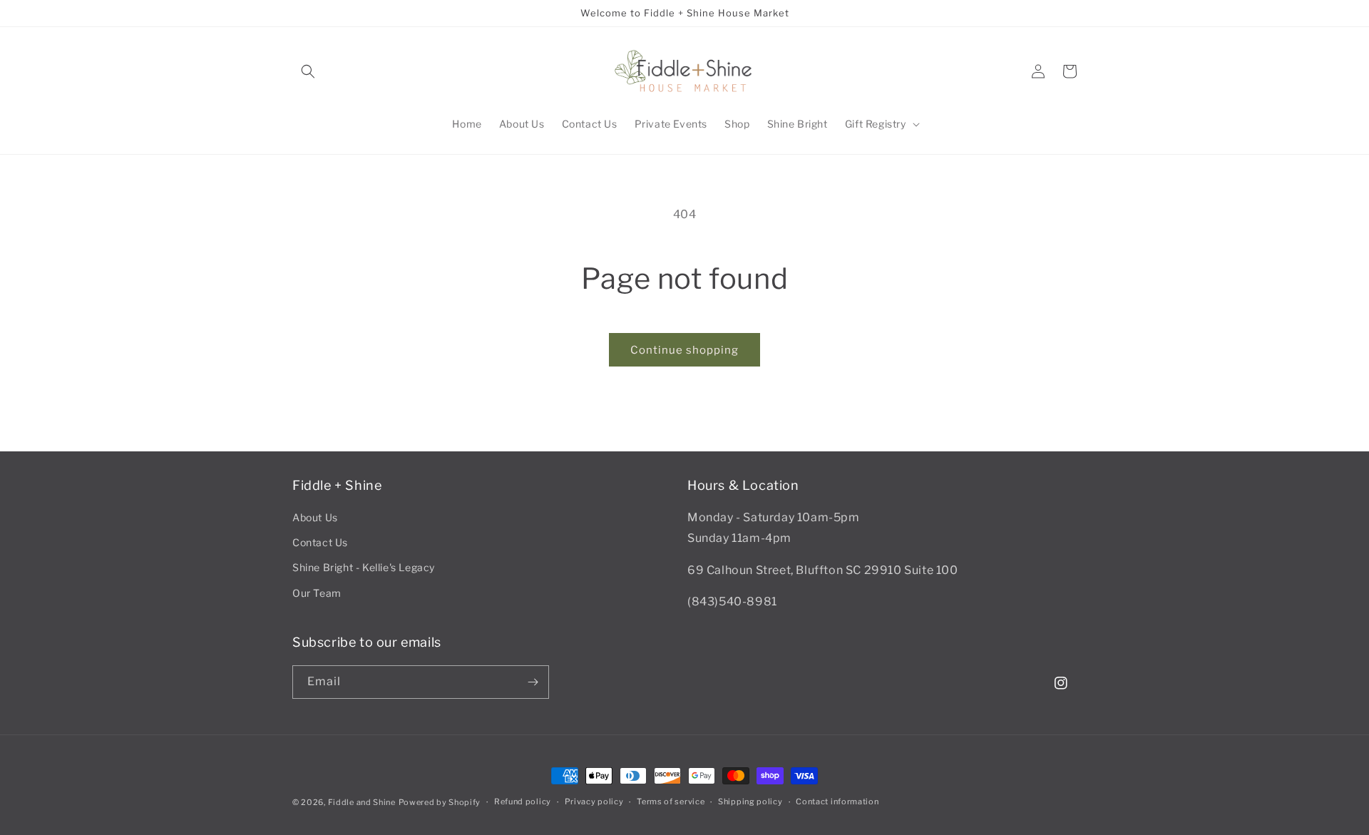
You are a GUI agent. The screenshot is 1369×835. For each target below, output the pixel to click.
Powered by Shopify (440, 802)
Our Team (317, 593)
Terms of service (670, 801)
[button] (308, 71)
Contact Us (320, 542)
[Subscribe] (532, 682)
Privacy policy (594, 801)
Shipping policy (750, 801)
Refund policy (522, 801)
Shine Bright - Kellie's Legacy (363, 567)
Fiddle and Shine (362, 802)
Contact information (837, 801)
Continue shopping (684, 350)
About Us (315, 517)
